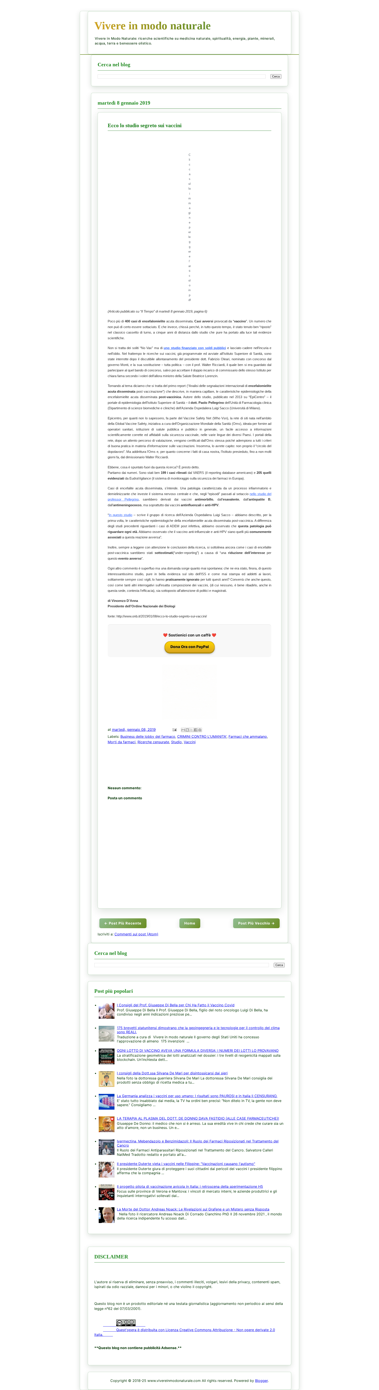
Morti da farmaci (122, 742)
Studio (176, 742)
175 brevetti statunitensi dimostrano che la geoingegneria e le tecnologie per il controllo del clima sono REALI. (198, 1030)
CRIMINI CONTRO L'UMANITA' (202, 736)
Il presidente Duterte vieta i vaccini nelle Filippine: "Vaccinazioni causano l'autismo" (186, 1164)
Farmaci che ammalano (248, 736)
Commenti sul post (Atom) (136, 934)
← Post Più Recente (122, 923)
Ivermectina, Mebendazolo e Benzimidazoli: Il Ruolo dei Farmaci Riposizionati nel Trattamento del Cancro (198, 1143)
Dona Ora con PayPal (189, 647)
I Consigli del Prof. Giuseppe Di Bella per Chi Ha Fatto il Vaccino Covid (175, 1005)
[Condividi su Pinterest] (200, 730)
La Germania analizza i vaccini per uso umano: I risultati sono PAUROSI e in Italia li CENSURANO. (197, 1096)
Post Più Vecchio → (256, 923)
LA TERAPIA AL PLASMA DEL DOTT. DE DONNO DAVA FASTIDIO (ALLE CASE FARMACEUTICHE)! (198, 1118)
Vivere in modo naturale (152, 25)
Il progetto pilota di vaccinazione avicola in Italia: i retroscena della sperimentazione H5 (190, 1186)
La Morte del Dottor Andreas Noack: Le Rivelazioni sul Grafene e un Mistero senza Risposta (193, 1209)
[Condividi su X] (191, 730)
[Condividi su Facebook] (195, 730)
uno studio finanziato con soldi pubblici (195, 348)
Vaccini (190, 742)
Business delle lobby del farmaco (147, 736)
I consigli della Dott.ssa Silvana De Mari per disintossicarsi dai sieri (172, 1073)
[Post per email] (174, 729)
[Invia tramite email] (183, 730)
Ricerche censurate (153, 742)
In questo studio (120, 515)
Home (189, 923)
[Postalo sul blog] (187, 730)
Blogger (261, 1381)
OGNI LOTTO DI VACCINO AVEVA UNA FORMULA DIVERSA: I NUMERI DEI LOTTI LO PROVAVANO (198, 1050)
